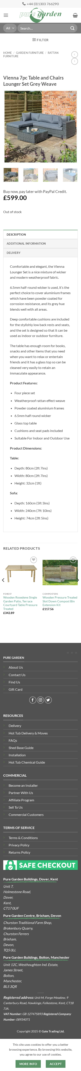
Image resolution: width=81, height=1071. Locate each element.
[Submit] (72, 28)
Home (7, 52)
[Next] (71, 126)
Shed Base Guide (21, 748)
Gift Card (15, 689)
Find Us (14, 682)
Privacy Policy (19, 845)
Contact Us (17, 675)
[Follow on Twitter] (48, 700)
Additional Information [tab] (26, 243)
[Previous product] (74, 61)
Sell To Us (16, 807)
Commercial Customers (26, 814)
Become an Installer (23, 785)
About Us (16, 667)
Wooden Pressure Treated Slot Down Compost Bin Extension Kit (60, 601)
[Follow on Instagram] (40, 700)
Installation (17, 755)
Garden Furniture (30, 52)
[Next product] (74, 54)
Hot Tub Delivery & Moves (28, 733)
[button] (5, 15)
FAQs (13, 740)
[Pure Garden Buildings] (40, 15)
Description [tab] (16, 234)
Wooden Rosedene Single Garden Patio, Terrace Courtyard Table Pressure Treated (20, 603)
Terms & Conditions (23, 838)
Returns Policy (19, 852)
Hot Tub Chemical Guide (27, 762)
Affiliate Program (21, 800)
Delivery (15, 726)
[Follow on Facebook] (32, 700)
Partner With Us (21, 793)
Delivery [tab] (14, 252)
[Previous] (10, 126)
